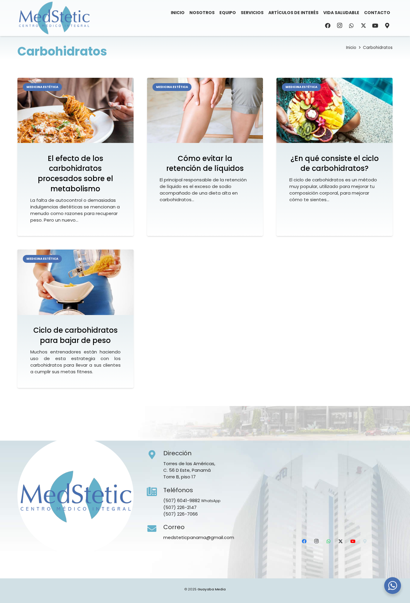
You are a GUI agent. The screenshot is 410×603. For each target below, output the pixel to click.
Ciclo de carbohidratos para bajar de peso (75, 335)
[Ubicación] (387, 25)
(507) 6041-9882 (181, 500)
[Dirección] (155, 455)
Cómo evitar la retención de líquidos (205, 163)
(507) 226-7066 (180, 514)
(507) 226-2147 (180, 507)
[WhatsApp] (351, 25)
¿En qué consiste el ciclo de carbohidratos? (335, 163)
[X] (363, 25)
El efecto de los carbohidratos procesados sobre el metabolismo (75, 173)
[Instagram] (339, 25)
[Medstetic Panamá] (54, 18)
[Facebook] (327, 25)
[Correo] (155, 529)
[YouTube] (375, 25)
